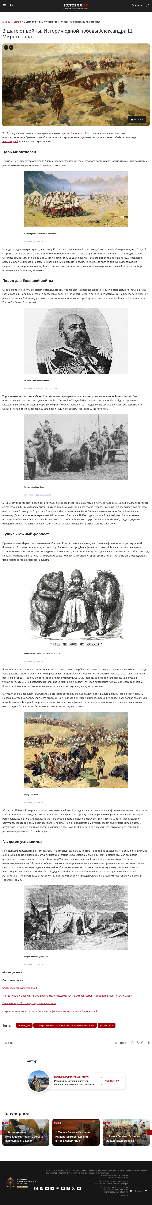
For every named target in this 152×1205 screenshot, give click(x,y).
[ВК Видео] (52, 1188)
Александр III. (79, 133)
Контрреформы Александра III (20, 988)
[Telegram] (41, 1188)
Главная (6, 21)
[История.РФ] (76, 6)
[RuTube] (57, 1188)
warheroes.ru (109, 1192)
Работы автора (112, 1081)
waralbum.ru (122, 1192)
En (11, 5)
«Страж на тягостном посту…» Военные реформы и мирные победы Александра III (50, 1011)
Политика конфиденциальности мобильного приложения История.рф (111, 1182)
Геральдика (24, 1025)
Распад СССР (106, 1025)
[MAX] (36, 1188)
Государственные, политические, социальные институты (65, 1025)
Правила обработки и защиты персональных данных (114, 1176)
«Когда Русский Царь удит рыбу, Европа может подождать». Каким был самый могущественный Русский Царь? (67, 995)
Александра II (10, 141)
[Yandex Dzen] (73, 1188)
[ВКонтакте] (47, 1188)
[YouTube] (63, 1188)
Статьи (17, 21)
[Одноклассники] (68, 1188)
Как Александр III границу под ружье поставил (29, 1003)
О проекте (123, 1195)
